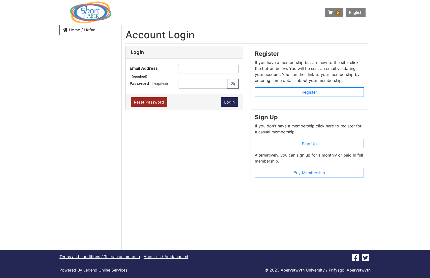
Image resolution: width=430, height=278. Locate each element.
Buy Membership (309, 172)
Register (309, 92)
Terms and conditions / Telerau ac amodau (99, 256)
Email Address (144, 68)
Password (139, 83)
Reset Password (149, 102)
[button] (233, 84)
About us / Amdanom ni (166, 256)
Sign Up (309, 143)
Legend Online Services (105, 270)
